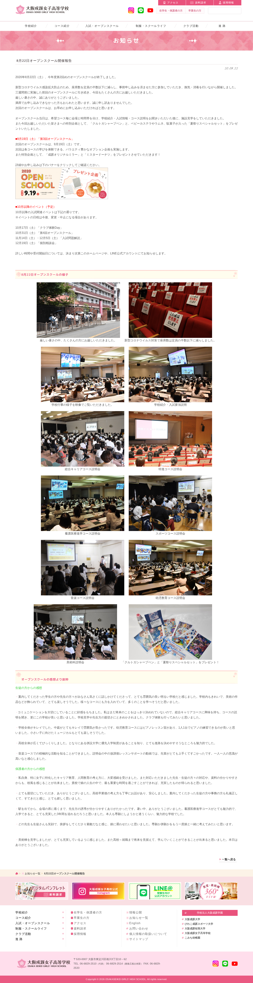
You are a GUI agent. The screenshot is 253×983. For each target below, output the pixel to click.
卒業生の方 (194, 10)
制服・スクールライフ (151, 25)
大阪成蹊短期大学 (195, 928)
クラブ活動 (191, 25)
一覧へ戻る (229, 859)
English (135, 923)
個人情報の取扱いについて (148, 933)
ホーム (16, 873)
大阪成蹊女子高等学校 (198, 933)
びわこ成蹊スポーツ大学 (199, 923)
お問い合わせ (138, 928)
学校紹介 (31, 25)
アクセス (172, 2)
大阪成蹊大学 (192, 919)
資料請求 (200, 2)
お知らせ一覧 (32, 873)
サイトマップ (138, 939)
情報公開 (135, 912)
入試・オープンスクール (102, 25)
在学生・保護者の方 (171, 10)
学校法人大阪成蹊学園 (210, 912)
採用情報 (228, 2)
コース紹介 (62, 25)
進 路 (222, 25)
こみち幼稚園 (192, 937)
